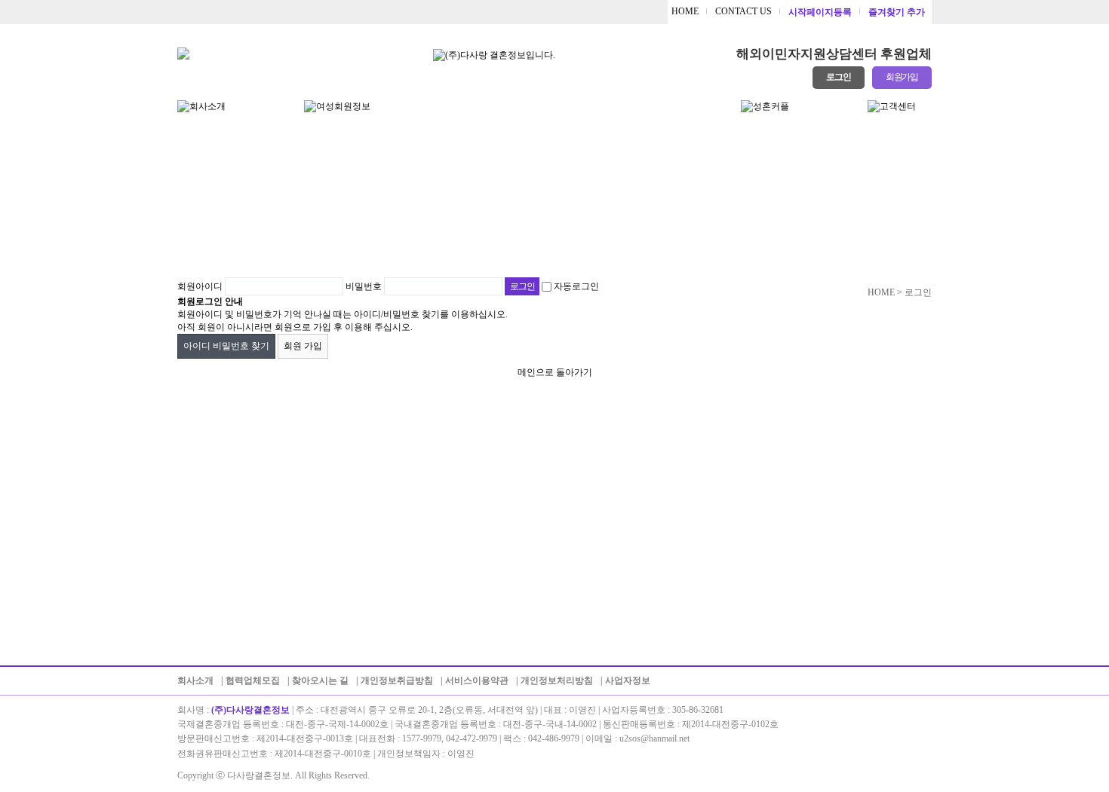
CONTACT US (743, 11)
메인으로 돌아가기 (555, 372)
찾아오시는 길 (320, 680)
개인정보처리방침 (557, 680)
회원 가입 (303, 346)
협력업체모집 (253, 680)
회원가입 (902, 77)
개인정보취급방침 (397, 680)
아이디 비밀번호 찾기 (226, 346)
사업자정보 (627, 680)
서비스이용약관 (476, 680)
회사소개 (195, 680)
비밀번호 (364, 286)
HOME (685, 11)
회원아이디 (200, 286)
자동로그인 (576, 286)
